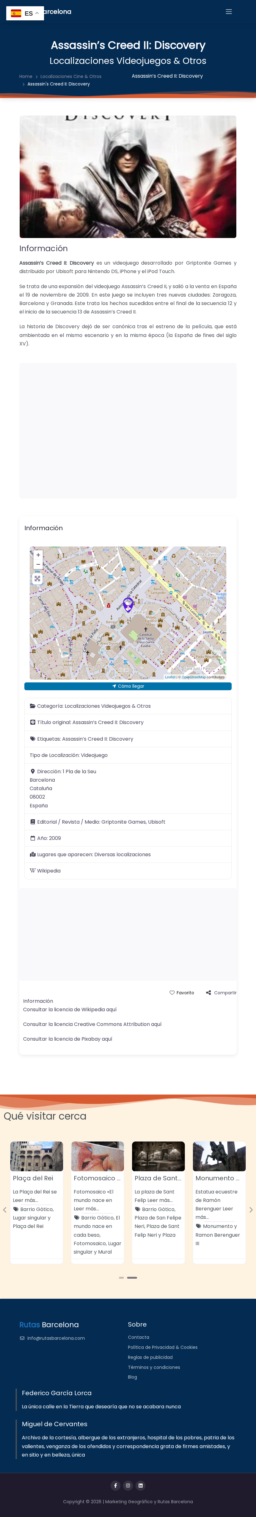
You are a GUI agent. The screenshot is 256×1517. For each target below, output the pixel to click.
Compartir (225, 993)
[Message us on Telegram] (140, 1486)
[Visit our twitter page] (128, 1486)
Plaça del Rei (33, 1178)
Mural (105, 1252)
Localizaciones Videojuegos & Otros (128, 60)
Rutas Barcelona (175, 1502)
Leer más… (25, 1200)
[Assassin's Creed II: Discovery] (128, 605)
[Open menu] (229, 11)
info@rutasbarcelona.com (56, 1338)
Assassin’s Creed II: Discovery (167, 76)
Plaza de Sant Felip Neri (171, 1178)
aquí (111, 1009)
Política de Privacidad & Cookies (163, 1347)
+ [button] (38, 555)
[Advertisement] (128, 430)
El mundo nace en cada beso (97, 1226)
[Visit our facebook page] (116, 1486)
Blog (132, 1377)
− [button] (38, 564)
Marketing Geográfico (129, 1502)
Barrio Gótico (36, 1209)
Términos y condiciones (154, 1367)
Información (43, 248)
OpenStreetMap (194, 676)
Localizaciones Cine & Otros (71, 76)
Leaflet (170, 676)
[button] (5, 1210)
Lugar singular (30, 1217)
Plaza (168, 1235)
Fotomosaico (90, 1243)
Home (25, 76)
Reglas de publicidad (150, 1357)
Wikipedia (49, 870)
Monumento (218, 1226)
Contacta (138, 1337)
